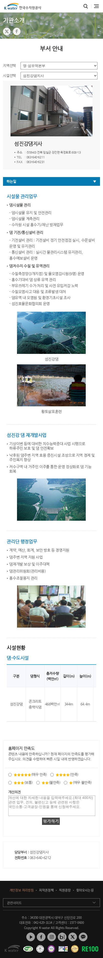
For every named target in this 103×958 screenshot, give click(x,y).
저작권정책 (46, 890)
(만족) (74, 774)
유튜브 (30, 937)
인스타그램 (51, 937)
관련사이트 (14, 902)
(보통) (28, 782)
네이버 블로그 (62, 937)
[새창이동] (27, 947)
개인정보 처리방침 (22, 890)
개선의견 (14, 792)
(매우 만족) (39, 774)
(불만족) (54, 782)
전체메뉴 (96, 6)
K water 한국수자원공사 (23, 6)
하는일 (11, 181)
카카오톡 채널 (83, 937)
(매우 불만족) (82, 782)
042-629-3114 (43, 922)
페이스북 (41, 937)
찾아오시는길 (85, 890)
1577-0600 (77, 922)
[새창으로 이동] (6, 31)
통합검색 (86, 6)
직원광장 (64, 890)
